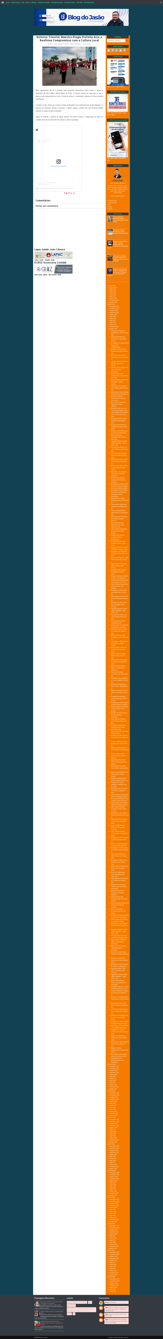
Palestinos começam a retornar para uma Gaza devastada (118, 886)
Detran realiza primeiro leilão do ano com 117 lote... (118, 656)
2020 (112, 1170)
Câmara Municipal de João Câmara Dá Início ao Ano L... (119, 559)
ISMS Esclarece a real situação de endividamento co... (119, 637)
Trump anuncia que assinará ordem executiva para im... (119, 899)
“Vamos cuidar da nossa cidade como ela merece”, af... (119, 743)
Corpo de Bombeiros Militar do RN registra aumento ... (118, 827)
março (113, 298)
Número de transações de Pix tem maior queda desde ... (119, 1017)
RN (23, 2)
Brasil (28, 2)
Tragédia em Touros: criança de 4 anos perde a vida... (119, 1032)
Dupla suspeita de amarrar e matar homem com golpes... (119, 709)
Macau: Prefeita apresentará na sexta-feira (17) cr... (119, 1050)
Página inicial (112, 201)
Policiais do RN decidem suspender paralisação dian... (119, 421)
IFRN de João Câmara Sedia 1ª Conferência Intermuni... (118, 668)
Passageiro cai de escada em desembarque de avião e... (119, 850)
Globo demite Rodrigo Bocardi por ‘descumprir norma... (118, 339)
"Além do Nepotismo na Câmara (77, 1302)
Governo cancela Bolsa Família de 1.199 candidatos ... (120, 954)
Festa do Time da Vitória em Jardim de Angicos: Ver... (119, 631)
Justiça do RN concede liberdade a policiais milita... (118, 572)
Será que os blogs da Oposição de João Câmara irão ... (119, 333)
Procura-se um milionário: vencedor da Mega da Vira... (119, 790)
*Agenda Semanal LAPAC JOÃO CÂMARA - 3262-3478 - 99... (119, 443)
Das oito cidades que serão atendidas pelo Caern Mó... (118, 874)
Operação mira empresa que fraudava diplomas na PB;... (119, 388)
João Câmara (16, 2)
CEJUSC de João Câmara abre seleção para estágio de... (119, 1011)
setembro (114, 312)
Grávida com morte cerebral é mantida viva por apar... (118, 784)
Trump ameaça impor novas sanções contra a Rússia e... (118, 756)
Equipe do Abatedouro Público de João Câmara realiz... (119, 1038)
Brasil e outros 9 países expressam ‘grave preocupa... (118, 948)
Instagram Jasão (57, 2)
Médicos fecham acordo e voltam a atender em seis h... (119, 692)
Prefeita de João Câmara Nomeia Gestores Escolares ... (119, 715)
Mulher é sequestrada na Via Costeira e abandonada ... (120, 750)
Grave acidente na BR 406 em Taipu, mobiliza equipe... (119, 382)
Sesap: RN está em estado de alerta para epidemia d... (119, 993)
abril (112, 296)
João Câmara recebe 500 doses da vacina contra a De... (119, 598)
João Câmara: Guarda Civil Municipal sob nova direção (119, 586)
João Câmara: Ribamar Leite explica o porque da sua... (119, 512)
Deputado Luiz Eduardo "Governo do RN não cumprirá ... (118, 474)
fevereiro (114, 300)
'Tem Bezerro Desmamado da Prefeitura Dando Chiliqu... (119, 643)
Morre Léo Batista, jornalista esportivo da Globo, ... (118, 911)
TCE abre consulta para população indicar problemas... (118, 494)
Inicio (8, 2)
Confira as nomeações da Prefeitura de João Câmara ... (119, 999)
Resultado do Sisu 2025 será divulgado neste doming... (118, 604)
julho (113, 290)
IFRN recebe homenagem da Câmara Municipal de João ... (119, 662)
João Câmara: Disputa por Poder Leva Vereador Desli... (119, 868)
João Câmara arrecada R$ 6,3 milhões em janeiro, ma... (119, 880)
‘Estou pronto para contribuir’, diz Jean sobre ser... (119, 674)
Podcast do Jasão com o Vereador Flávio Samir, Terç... (119, 862)
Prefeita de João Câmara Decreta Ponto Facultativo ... (119, 925)
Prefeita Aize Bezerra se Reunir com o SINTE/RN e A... (119, 686)
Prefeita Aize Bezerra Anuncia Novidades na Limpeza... (118, 480)
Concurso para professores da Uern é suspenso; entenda (120, 905)
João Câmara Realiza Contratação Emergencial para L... (119, 833)
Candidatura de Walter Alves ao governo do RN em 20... (119, 698)
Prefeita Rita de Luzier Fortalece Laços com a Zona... (118, 543)
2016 (111, 1277)
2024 (112, 1064)
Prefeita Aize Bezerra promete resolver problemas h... (118, 537)
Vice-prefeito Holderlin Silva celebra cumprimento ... (119, 768)
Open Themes (124, 1337)
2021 (111, 1144)
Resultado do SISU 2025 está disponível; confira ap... (119, 592)
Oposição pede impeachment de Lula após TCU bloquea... (119, 731)
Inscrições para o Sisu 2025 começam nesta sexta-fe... (118, 970)
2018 (111, 1224)
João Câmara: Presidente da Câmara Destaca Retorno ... (119, 519)
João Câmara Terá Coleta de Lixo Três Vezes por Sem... (119, 414)
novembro (114, 308)
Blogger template (113, 1337)
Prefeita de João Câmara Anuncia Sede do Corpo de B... (119, 815)
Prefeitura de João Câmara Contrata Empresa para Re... (119, 839)
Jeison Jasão (118, 180)
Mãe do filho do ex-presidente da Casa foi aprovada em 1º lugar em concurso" (80, 1310)
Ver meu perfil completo (118, 196)
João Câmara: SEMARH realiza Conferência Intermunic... (118, 942)
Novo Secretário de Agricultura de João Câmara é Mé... (117, 525)
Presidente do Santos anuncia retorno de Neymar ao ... (120, 500)
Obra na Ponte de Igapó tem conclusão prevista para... (118, 455)
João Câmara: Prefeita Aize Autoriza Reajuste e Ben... (119, 721)
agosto (113, 288)
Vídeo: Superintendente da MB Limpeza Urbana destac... (119, 774)
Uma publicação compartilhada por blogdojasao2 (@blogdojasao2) (55, 188)
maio (113, 294)
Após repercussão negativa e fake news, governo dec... (120, 1044)
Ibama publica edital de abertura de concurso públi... (118, 649)
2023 (111, 1091)
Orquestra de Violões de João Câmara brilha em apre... (119, 617)
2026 (112, 286)
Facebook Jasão (69, 2)
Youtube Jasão (89, 2)
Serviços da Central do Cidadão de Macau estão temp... (119, 427)
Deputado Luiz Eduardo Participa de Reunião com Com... (119, 553)
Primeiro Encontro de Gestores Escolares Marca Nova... (119, 960)
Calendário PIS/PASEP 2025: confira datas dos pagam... (118, 762)
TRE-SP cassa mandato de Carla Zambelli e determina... (119, 369)
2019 (111, 1197)
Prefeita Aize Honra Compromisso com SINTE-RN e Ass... (119, 376)
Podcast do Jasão (44, 2)
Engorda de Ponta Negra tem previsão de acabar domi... (119, 821)
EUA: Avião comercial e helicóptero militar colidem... (118, 404)
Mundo (34, 2)
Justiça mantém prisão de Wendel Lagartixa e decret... (119, 363)
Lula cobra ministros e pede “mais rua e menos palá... (118, 856)
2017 (111, 1250)
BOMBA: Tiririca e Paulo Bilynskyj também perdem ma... (119, 351)
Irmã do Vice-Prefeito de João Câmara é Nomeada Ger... (119, 449)
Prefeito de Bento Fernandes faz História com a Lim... (118, 398)
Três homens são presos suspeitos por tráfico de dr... (119, 506)
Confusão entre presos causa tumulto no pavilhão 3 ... (119, 357)
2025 (111, 304)
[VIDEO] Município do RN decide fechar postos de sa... (119, 461)
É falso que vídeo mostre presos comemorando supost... (119, 468)
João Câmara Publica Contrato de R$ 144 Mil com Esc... (118, 809)
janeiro (113, 302)
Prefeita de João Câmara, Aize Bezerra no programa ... (119, 737)
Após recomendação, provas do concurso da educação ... (118, 982)
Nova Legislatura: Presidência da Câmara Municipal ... (118, 437)
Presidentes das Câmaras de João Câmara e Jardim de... (119, 680)
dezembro (114, 306)
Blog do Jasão (43, 1337)
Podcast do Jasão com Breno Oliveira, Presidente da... (119, 1005)
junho (113, 292)
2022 (111, 1117)
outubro (114, 310)
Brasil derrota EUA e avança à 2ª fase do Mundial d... (117, 893)
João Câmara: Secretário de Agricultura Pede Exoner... (119, 531)
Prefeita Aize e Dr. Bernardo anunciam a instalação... (118, 1060)
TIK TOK (79, 2)
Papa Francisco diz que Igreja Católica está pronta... (118, 566)
